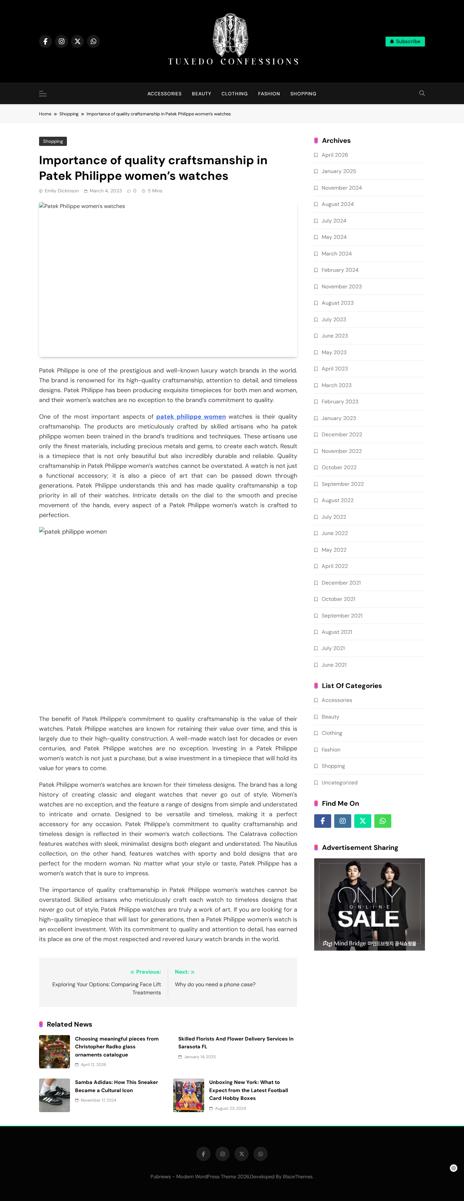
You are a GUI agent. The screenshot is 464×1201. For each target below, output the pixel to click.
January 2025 (339, 171)
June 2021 (334, 664)
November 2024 (342, 187)
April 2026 (335, 154)
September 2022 (343, 484)
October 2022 (339, 467)
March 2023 (337, 385)
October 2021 (338, 599)
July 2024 (334, 220)
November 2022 (342, 451)
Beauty (201, 94)
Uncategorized (340, 782)
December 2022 (342, 434)
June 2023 (335, 335)
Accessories (164, 94)
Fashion (269, 94)
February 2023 (340, 401)
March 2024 (337, 253)
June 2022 (335, 533)
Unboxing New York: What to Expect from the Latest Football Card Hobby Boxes (248, 1090)
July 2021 (333, 648)
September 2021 (342, 615)
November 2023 (342, 286)
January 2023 (339, 418)
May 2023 (334, 352)
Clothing (234, 94)
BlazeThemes (298, 1177)
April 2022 (335, 566)
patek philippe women (191, 417)
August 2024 (338, 204)
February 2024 (340, 269)
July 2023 (334, 319)
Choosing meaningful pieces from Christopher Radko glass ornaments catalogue (117, 1046)
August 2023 (338, 302)
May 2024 (334, 237)
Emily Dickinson (62, 191)
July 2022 (334, 516)
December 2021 (341, 582)
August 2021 (337, 631)
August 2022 (338, 500)
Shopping (303, 94)
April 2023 (335, 368)
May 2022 (334, 549)
